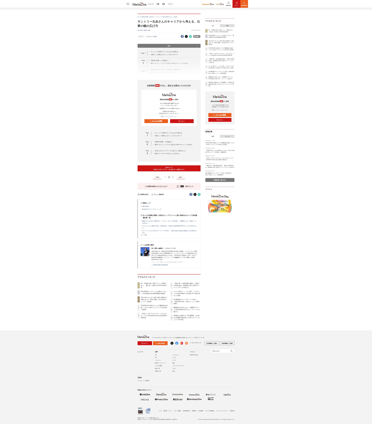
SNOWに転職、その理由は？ (164, 142)
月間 (227, 26)
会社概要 (200, 410)
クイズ (174, 360)
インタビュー (175, 355)
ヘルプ (160, 410)
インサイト (158, 360)
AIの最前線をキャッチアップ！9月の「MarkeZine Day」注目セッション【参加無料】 (186, 301)
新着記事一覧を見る (220, 180)
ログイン (183, 121)
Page (143, 53)
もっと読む (144, 235)
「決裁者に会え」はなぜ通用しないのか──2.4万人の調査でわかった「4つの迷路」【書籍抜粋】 (219, 151)
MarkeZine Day (194, 355)
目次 (169, 46)
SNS (173, 371)
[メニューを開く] (128, 4)
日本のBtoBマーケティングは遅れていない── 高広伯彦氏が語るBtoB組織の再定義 (154, 292)
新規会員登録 (157, 121)
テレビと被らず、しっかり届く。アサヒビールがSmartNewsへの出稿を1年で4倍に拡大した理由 (187, 293)
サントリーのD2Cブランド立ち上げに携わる (164, 52)
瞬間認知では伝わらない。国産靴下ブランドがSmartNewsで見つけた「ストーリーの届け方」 (187, 309)
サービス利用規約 (209, 410)
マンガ (174, 357)
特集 (163, 4)
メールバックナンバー (170, 116)
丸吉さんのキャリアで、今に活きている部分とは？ (170, 151)
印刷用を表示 (144, 194)
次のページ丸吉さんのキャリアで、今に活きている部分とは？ (169, 168)
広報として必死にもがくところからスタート (164, 54)
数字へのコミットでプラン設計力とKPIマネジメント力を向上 (173, 144)
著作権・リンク (168, 410)
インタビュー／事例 (151, 36)
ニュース (151, 4)
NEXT (180, 177)
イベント (170, 4)
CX (156, 357)
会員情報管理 (186, 410)
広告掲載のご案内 (211, 343)
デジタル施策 (158, 365)
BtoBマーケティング (160, 363)
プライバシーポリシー (222, 410)
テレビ (174, 368)
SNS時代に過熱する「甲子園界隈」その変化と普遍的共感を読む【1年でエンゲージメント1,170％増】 (187, 318)
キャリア (141, 36)
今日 (213, 26)
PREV (157, 177)
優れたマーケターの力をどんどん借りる (167, 153)
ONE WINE (145, 206)
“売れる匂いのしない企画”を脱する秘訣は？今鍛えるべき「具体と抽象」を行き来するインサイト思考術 (154, 299)
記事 (158, 4)
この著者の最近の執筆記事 (159, 265)
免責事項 (194, 410)
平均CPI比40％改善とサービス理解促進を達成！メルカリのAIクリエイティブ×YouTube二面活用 (154, 307)
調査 (173, 363)
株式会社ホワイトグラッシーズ (151, 209)
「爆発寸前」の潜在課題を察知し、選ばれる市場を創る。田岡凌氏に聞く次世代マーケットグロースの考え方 (186, 285)
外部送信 (232, 410)
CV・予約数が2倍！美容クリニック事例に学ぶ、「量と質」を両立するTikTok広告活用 (153, 285)
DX (156, 355)
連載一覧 (157, 368)
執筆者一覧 (158, 371)
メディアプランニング (178, 365)
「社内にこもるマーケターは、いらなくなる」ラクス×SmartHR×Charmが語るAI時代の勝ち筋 (154, 315)
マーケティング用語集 (143, 380)
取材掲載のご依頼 (227, 343)
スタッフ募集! (177, 410)
